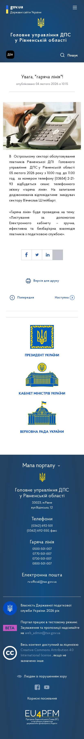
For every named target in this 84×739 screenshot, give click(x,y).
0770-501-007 (42, 554)
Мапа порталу (38, 466)
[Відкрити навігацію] (75, 7)
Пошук (72, 55)
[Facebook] (37, 687)
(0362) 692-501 (42, 526)
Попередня (25, 297)
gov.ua (16, 7)
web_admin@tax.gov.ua (42, 633)
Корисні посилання (42, 698)
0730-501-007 (42, 558)
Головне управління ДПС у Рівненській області (41, 38)
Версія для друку (46, 280)
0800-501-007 (42, 563)
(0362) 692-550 (38, 530)
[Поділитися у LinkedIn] (47, 255)
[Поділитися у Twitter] (37, 255)
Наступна (62, 297)
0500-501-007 (42, 549)
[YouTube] (46, 687)
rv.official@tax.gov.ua (42, 582)
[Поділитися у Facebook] (26, 255)
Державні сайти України (25, 12)
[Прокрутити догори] (77, 716)
